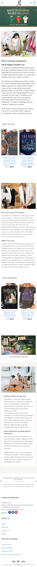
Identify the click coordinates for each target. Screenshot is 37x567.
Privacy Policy (6, 544)
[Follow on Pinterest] (16, 512)
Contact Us (5, 530)
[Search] (31, 3)
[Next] (36, 151)
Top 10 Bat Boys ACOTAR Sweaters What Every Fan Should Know (18, 478)
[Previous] (1, 151)
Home (3, 524)
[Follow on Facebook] (9, 512)
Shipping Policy (7, 551)
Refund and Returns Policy (11, 554)
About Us (4, 527)
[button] (2, 3)
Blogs (3, 534)
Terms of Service (7, 548)
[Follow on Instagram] (12, 512)
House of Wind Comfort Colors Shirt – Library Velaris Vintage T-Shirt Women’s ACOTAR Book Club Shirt (27, 314)
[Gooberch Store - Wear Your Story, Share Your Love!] (18, 3)
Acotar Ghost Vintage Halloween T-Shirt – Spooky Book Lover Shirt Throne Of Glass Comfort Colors (9, 314)
